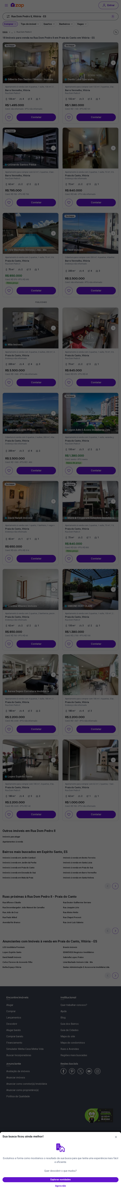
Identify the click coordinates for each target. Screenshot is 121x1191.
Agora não (60, 1186)
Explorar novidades (60, 1179)
